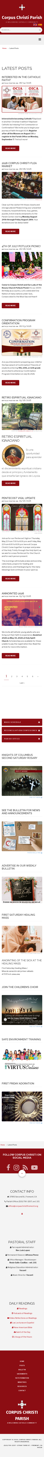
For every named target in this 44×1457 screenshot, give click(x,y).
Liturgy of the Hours (23, 1337)
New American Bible (22, 1327)
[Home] (22, 8)
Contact (22, 1390)
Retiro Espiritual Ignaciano (21, 397)
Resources (22, 1386)
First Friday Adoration (18, 1083)
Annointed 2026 (13, 593)
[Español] (40, 24)
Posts (22, 1365)
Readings (23, 1308)
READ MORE (10, 148)
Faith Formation (22, 1378)
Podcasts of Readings (22, 1313)
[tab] (22, 722)
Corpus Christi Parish (22, 18)
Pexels (37, 199)
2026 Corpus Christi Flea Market (19, 165)
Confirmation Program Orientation (18, 322)
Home (22, 1361)
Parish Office (12, 739)
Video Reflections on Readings (23, 1318)
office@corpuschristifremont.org (23, 1206)
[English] (35, 24)
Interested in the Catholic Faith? (21, 79)
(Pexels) (38, 279)
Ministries (22, 1382)
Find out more (34, 797)
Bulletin (22, 1370)
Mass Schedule (12, 722)
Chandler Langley (24, 431)
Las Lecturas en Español (23, 1323)
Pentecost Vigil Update (18, 498)
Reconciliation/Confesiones (20, 730)
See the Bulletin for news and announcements (21, 812)
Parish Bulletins (33, 853)
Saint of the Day (23, 1332)
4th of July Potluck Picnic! (21, 246)
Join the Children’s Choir (20, 987)
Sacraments (22, 1374)
